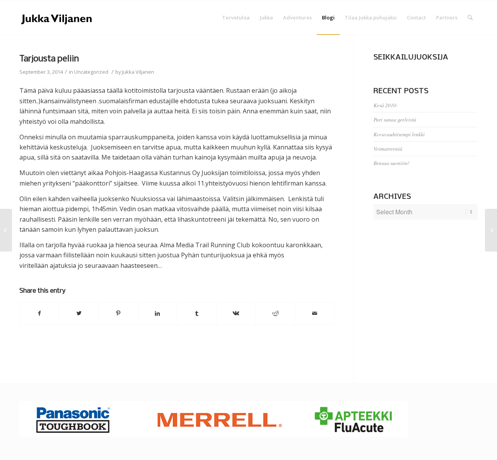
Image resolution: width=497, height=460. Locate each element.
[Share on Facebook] (39, 313)
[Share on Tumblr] (196, 313)
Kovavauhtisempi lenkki (399, 134)
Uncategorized (91, 71)
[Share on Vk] (236, 313)
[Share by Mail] (314, 313)
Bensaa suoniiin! (392, 163)
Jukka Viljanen (138, 71)
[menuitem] (236, 17)
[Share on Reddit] (275, 313)
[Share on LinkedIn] (157, 313)
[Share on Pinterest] (118, 313)
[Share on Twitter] (78, 313)
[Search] (470, 17)
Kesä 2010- (386, 105)
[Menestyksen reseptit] (6, 230)
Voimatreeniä (388, 148)
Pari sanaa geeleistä (395, 119)
